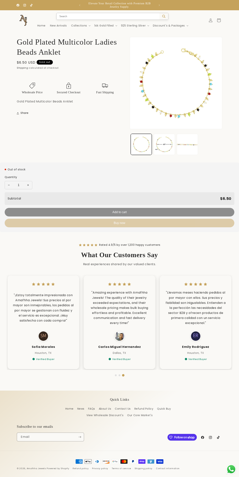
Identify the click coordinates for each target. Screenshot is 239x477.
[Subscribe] (80, 437)
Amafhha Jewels (36, 468)
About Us (105, 409)
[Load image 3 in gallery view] (187, 144)
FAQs (91, 409)
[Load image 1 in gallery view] (141, 144)
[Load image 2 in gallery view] (164, 144)
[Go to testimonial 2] (119, 375)
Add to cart (119, 212)
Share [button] (25, 113)
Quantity (11, 177)
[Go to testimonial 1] (116, 375)
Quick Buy (164, 409)
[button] (80, 25)
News (80, 409)
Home (69, 409)
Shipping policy (144, 468)
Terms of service (121, 468)
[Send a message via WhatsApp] (231, 469)
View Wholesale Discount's (105, 415)
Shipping (22, 67)
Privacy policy (100, 468)
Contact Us (123, 409)
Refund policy (81, 468)
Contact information (168, 468)
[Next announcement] (159, 5)
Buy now (119, 223)
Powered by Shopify (58, 468)
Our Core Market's (140, 415)
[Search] (163, 16)
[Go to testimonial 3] (123, 375)
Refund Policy (143, 409)
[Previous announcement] (80, 5)
